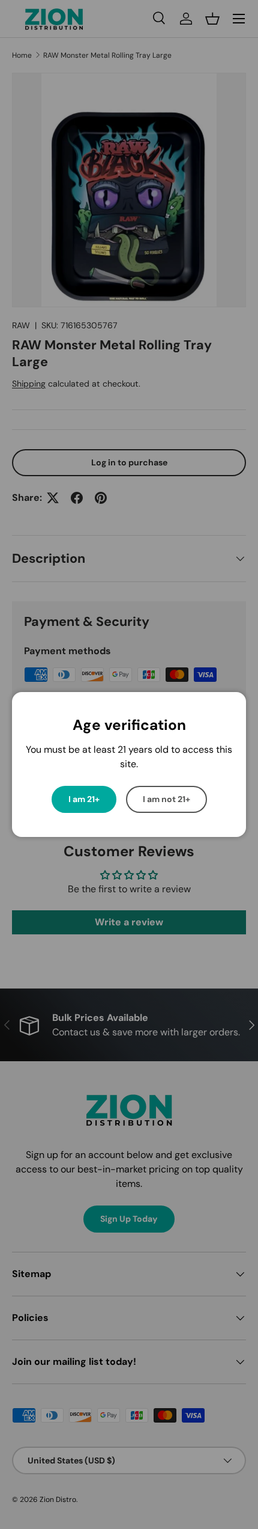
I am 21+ (84, 799)
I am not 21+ (166, 799)
